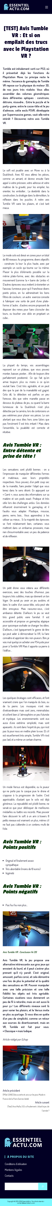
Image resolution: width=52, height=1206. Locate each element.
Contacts (9, 1175)
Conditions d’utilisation (16, 1164)
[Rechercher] (42, 1186)
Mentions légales (13, 1170)
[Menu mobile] (46, 6)
